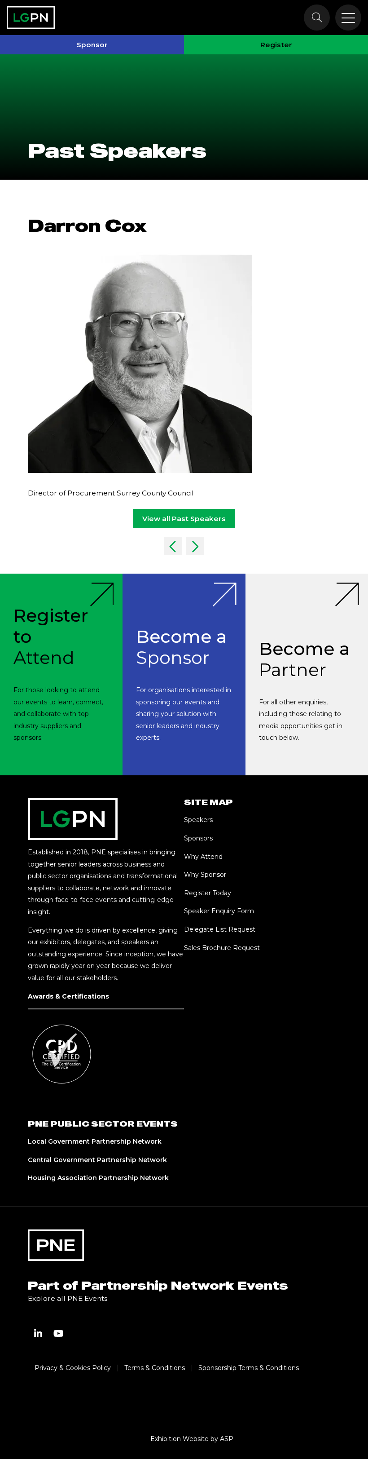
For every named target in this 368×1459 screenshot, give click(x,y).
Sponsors (198, 838)
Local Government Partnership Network (95, 1141)
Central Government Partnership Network (97, 1160)
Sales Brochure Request (222, 948)
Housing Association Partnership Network (98, 1178)
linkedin (38, 1333)
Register (276, 44)
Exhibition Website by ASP (191, 1439)
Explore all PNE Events (67, 1298)
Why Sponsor (205, 875)
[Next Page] (195, 546)
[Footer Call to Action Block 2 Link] (184, 674)
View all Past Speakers (184, 518)
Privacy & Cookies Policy (73, 1368)
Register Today (207, 893)
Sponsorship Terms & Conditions (248, 1368)
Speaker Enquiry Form (219, 911)
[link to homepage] (31, 17)
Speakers (198, 820)
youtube (58, 1333)
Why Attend (203, 857)
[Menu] (348, 17)
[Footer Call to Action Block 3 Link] (306, 674)
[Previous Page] (173, 546)
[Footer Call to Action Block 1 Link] (61, 674)
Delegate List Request (219, 929)
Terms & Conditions (154, 1368)
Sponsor (92, 44)
